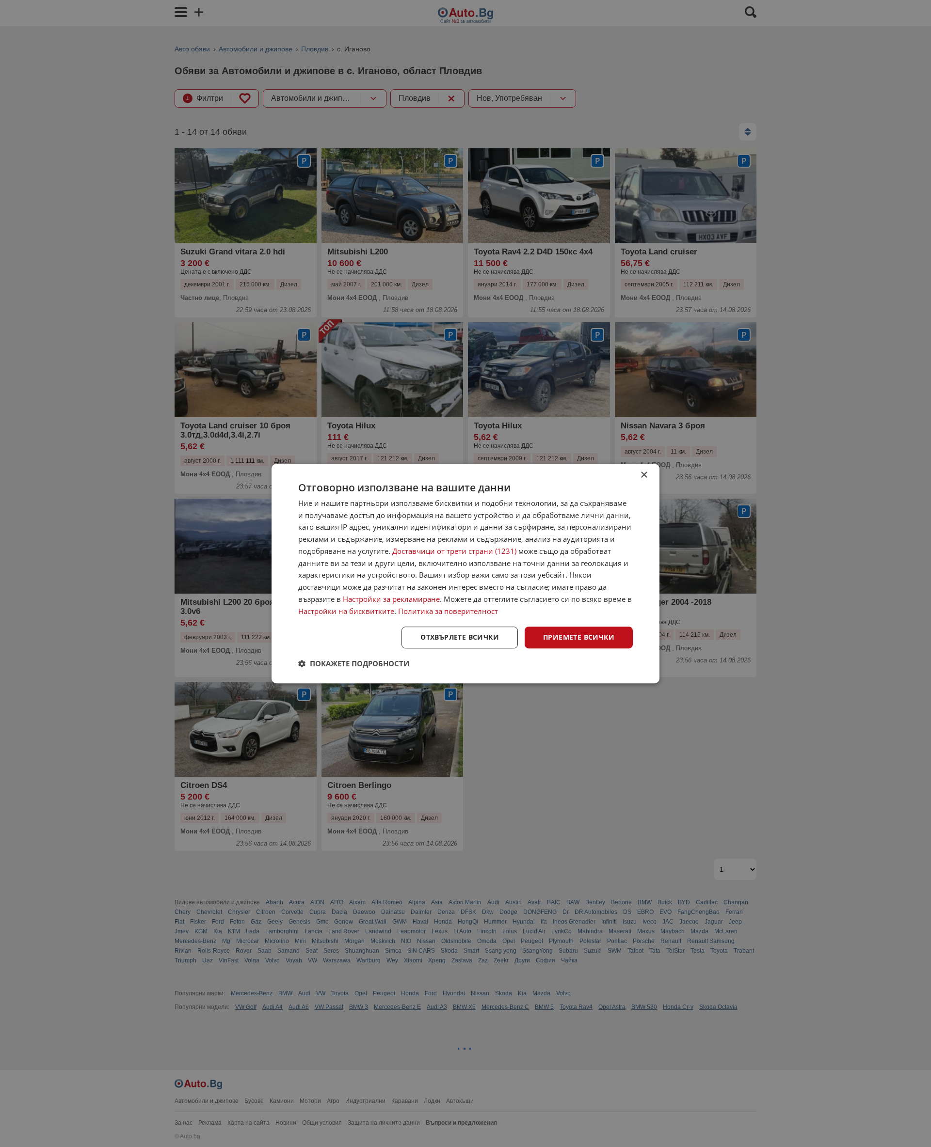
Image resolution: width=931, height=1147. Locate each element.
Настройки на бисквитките (346, 611)
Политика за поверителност (448, 611)
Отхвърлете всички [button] (459, 637)
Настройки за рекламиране (391, 599)
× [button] (643, 475)
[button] (353, 663)
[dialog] (465, 574)
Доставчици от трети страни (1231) (454, 551)
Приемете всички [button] (578, 637)
